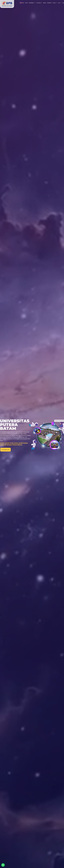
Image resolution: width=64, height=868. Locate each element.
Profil (26, 2)
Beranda (22, 2)
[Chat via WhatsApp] (3, 865)
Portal (54, 2)
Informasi (38, 2)
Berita (44, 2)
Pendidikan (31, 2)
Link (59, 2)
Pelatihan (49, 2)
